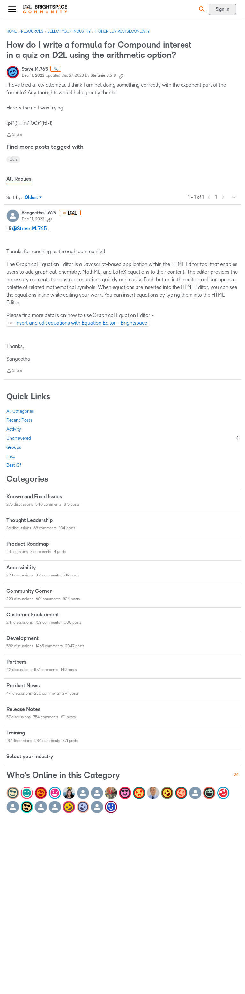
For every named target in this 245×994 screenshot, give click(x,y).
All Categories (20, 411)
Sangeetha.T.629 (39, 212)
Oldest (32, 198)
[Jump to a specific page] (233, 197)
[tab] (19, 179)
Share (14, 135)
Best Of (13, 465)
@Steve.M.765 (29, 228)
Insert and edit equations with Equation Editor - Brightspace (81, 323)
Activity (13, 429)
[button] (201, 9)
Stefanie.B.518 (103, 75)
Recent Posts (19, 420)
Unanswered (122, 438)
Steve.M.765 (35, 69)
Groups (13, 447)
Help (10, 456)
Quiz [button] (13, 159)
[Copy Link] (121, 76)
